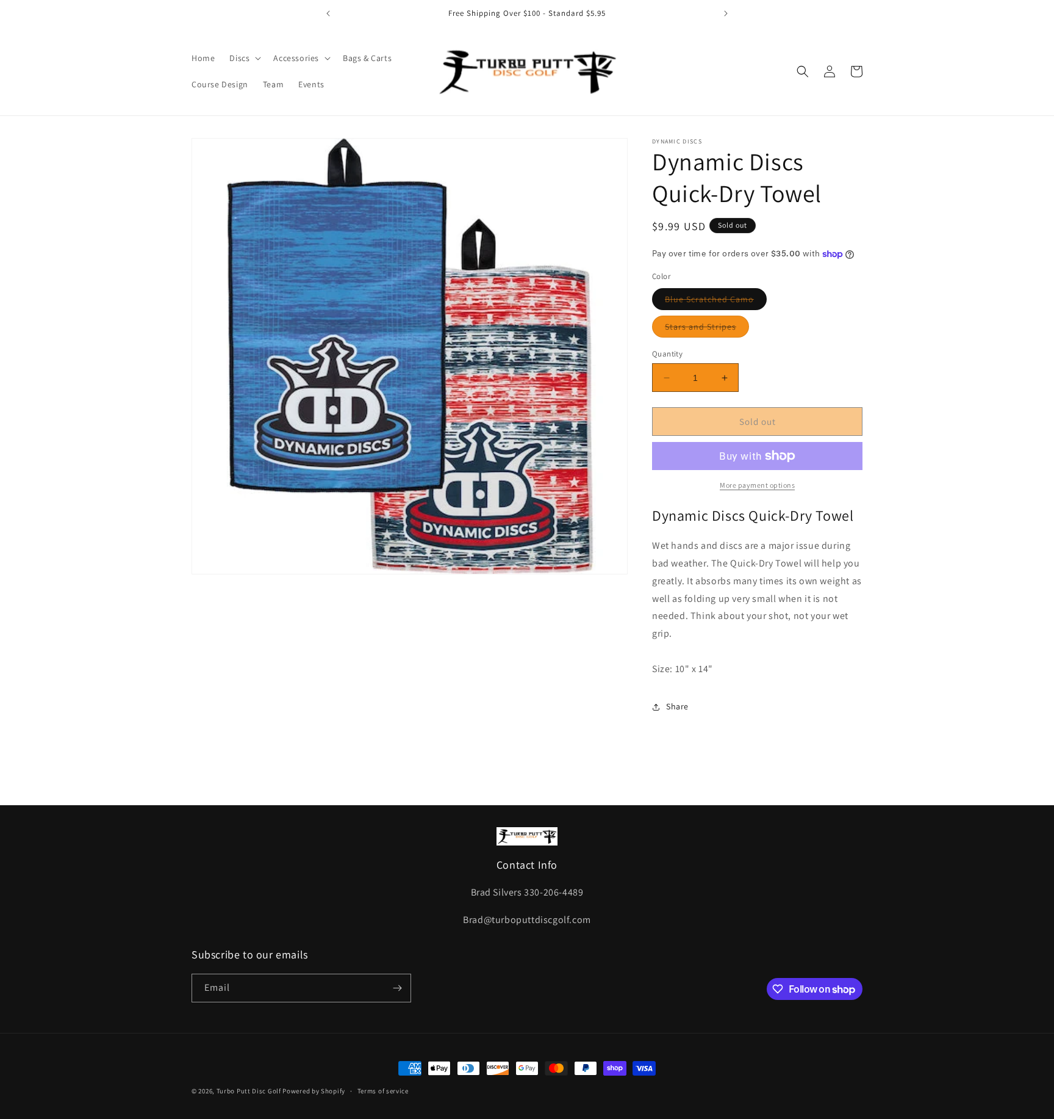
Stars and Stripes (707, 329)
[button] (244, 58)
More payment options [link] (757, 485)
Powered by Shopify (313, 1091)
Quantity (667, 354)
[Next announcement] (725, 13)
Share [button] (677, 706)
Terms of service (383, 1091)
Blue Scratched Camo (716, 301)
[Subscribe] (397, 988)
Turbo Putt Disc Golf (249, 1091)
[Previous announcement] (328, 13)
